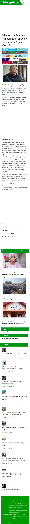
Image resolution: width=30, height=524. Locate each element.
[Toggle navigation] (27, 2)
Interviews (21, 501)
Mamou (19, 332)
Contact (18, 514)
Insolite (22, 505)
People (19, 505)
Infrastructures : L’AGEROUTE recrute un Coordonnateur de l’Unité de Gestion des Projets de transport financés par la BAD (13, 474)
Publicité (14, 514)
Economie (14, 499)
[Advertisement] (15, 16)
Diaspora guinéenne (17, 507)
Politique (10, 501)
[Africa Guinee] (12, 2)
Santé (13, 505)
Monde (17, 501)
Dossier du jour (15, 503)
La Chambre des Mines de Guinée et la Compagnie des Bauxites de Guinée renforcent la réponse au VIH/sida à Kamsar (14, 443)
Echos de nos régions (12, 332)
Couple (16, 505)
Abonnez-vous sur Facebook (21, 510)
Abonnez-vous (12, 510)
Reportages (20, 503)
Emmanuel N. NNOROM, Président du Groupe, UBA (14, 353)
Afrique (14, 501)
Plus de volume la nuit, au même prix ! (10, 489)
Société (10, 499)
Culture (10, 505)
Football (24, 503)
